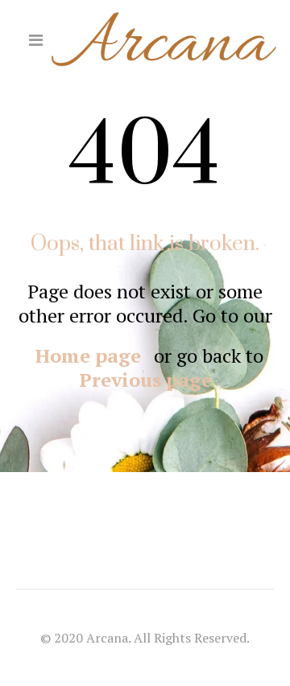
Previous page (145, 379)
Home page (88, 355)
